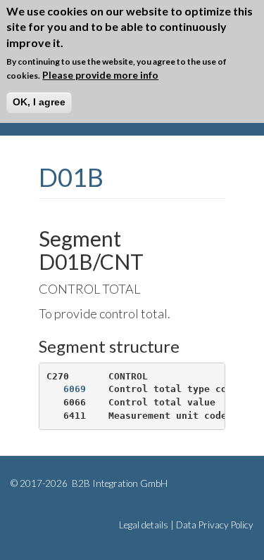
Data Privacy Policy (214, 524)
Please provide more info (100, 75)
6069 (74, 389)
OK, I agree (39, 102)
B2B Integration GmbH (119, 483)
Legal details (143, 524)
